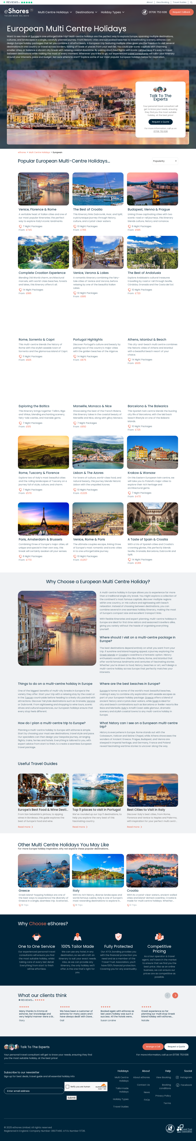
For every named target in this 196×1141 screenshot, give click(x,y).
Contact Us (143, 1084)
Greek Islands (107, 655)
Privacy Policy (163, 1095)
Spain (155, 701)
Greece (149, 697)
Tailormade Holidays (122, 1089)
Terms (167, 1103)
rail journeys (145, 50)
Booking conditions (165, 1086)
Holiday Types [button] (111, 12)
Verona (91, 701)
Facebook (186, 1084)
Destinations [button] (85, 12)
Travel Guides (179, 2)
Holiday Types (121, 1099)
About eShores (141, 1077)
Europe (35, 36)
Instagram (186, 1077)
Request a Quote (160, 121)
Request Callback (181, 12)
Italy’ (124, 708)
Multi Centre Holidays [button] (53, 12)
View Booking (162, 2)
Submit (72, 1097)
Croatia (123, 655)
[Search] (191, 2)
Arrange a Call (153, 1046)
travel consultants (138, 53)
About (150, 2)
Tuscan (29, 697)
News (147, 1092)
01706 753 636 (161, 131)
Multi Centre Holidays (122, 1079)
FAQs (147, 1099)
